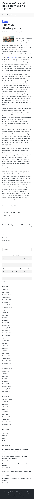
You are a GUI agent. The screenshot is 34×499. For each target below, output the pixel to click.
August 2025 (5, 310)
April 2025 (5, 320)
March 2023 (5, 384)
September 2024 (7, 338)
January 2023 (6, 389)
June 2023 (5, 376)
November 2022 (6, 394)
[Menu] (6, 12)
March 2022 (5, 414)
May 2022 (5, 409)
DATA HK (4, 237)
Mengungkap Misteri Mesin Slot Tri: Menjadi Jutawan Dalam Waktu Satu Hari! (15, 450)
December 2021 (6, 422)
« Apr (3, 281)
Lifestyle (5, 21)
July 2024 (5, 343)
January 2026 (6, 297)
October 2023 (6, 366)
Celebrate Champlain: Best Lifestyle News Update (14, 6)
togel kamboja (6, 240)
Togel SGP (5, 234)
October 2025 (6, 305)
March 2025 (5, 323)
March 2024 (5, 353)
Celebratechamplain (12, 212)
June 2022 (5, 406)
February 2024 (6, 356)
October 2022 (6, 396)
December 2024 (6, 330)
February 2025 (6, 325)
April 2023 (5, 381)
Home (3, 14)
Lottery (4, 438)
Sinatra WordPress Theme (17, 496)
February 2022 (6, 417)
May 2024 (5, 348)
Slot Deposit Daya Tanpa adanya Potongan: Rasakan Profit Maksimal (14, 457)
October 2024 (6, 335)
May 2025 (5, 317)
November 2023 (6, 363)
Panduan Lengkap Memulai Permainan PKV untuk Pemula (16, 464)
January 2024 (6, 358)
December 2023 (6, 361)
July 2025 (5, 312)
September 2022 (7, 399)
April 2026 (5, 289)
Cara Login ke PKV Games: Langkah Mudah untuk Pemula (16, 472)
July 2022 (5, 404)
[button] (8, 216)
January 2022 (6, 419)
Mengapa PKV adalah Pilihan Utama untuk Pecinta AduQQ (16, 479)
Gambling (5, 433)
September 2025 (7, 307)
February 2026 (6, 294)
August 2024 (6, 340)
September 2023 (7, 368)
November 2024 (6, 333)
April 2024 (5, 350)
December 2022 (6, 391)
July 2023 (5, 373)
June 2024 (5, 345)
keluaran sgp (12, 57)
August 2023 (6, 371)
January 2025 (6, 328)
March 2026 (5, 292)
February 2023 (6, 386)
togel (3, 440)
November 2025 (6, 302)
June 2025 (5, 315)
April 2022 (5, 412)
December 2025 (6, 300)
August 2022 (5, 401)
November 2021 (6, 424)
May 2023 (5, 378)
